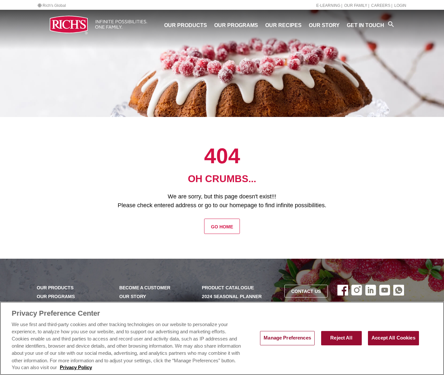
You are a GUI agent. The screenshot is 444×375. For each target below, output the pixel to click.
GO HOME (222, 226)
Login (400, 5)
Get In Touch (365, 25)
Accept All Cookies (393, 337)
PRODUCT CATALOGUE (228, 287)
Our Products (185, 25)
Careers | (381, 5)
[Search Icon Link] (391, 24)
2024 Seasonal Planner (232, 296)
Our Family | (356, 5)
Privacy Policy (76, 367)
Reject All (341, 337)
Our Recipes (283, 25)
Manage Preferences (287, 337)
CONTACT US (306, 291)
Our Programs (236, 25)
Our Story (324, 25)
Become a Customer (144, 287)
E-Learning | (329, 5)
